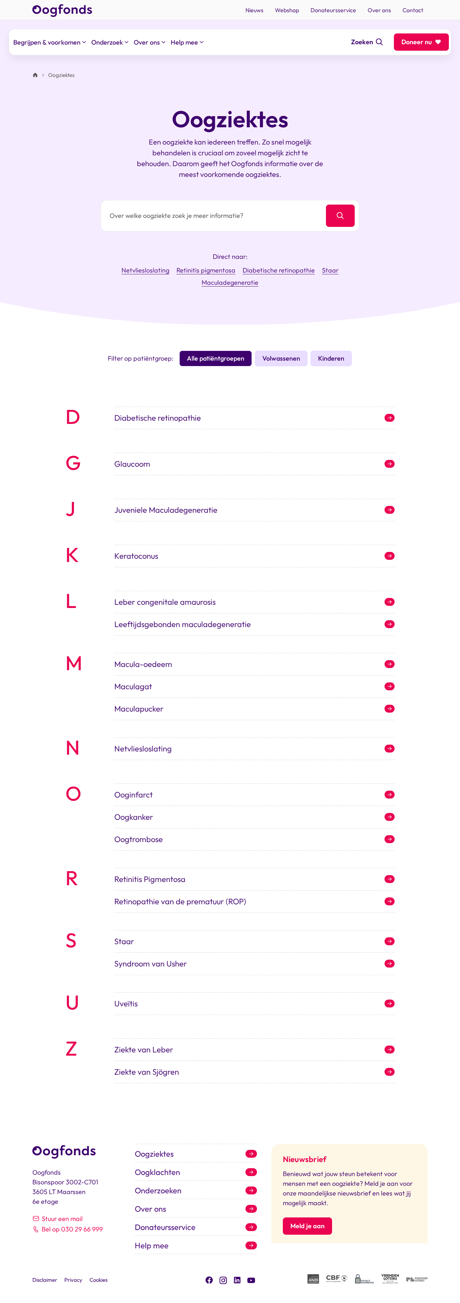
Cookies (98, 1279)
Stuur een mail (62, 1219)
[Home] (35, 75)
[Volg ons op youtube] (251, 1279)
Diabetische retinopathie (279, 270)
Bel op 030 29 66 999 (72, 1229)
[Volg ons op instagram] (223, 1279)
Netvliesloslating (145, 270)
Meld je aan (307, 1226)
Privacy (73, 1279)
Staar (330, 270)
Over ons (150, 1209)
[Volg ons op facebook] (209, 1279)
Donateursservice (165, 1227)
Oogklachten (157, 1172)
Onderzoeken (158, 1190)
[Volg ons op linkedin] (237, 1279)
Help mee (152, 1245)
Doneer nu (416, 42)
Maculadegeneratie (230, 282)
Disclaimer (44, 1279)
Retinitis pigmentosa (205, 270)
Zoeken (362, 42)
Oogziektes (154, 1154)
